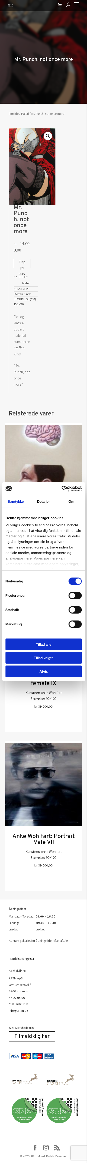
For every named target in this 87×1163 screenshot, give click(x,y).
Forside (14, 114)
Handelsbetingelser (21, 959)
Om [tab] (71, 501)
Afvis (43, 671)
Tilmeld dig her (32, 1036)
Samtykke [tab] (16, 501)
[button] (48, 136)
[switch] (75, 595)
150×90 (19, 304)
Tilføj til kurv (22, 264)
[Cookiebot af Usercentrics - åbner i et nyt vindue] (62, 489)
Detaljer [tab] (43, 501)
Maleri (25, 114)
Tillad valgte (43, 658)
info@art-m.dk (18, 1011)
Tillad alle (43, 644)
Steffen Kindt (22, 294)
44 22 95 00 (17, 998)
